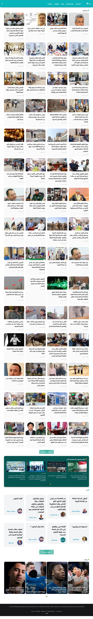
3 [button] (48, 484)
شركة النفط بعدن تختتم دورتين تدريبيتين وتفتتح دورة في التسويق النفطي (58, 30)
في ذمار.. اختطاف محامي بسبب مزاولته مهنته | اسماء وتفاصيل (36, 29)
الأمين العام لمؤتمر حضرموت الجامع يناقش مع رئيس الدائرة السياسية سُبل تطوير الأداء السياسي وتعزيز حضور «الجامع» (79, 61)
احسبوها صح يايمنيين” (79, 526)
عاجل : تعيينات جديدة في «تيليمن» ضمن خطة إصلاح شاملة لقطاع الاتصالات (59, 410)
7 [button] (43, 484)
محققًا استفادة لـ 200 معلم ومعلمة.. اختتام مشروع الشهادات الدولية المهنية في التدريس (16, 477)
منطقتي (50, 3)
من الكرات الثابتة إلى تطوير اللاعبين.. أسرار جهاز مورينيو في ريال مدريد (78, 589)
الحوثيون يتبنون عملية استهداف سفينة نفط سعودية (14, 349)
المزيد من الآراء (46, 552)
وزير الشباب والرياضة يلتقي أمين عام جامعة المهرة (57, 263)
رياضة (62, 3)
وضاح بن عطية (11, 511)
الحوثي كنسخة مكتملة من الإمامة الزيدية (79, 499)
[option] (77, 470)
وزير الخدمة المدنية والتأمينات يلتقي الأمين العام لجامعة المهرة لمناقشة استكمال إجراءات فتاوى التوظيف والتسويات (79, 295)
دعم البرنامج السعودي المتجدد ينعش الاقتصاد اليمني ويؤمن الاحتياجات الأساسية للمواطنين (78, 477)
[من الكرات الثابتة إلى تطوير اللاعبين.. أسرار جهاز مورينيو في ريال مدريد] (78, 578)
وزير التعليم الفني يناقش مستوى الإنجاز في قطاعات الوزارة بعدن (14, 409)
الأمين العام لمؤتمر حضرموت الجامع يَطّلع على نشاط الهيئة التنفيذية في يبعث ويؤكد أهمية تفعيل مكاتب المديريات (36, 61)
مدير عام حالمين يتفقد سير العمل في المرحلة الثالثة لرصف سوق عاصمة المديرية (36, 146)
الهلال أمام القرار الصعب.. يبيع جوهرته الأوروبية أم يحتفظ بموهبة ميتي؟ (57, 589)
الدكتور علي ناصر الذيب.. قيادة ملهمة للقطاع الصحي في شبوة (36, 233)
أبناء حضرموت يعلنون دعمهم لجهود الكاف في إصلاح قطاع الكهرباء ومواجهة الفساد (15, 205)
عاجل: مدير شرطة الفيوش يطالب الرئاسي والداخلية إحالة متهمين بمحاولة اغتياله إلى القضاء (79, 410)
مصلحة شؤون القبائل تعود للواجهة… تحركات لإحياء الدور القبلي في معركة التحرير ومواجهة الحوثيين (79, 206)
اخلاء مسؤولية (44, 611)
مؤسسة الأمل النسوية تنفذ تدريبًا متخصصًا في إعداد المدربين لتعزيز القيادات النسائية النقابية (14, 60)
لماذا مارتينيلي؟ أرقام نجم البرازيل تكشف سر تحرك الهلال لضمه (15, 589)
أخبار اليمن (78, 3)
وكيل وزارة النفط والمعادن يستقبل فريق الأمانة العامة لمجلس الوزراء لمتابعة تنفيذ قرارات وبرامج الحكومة (59, 61)
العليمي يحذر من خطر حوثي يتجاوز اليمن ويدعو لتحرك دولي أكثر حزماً (14, 233)
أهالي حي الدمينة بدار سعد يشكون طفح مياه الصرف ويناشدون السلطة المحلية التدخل (57, 323)
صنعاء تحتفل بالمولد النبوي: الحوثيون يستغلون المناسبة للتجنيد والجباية (58, 294)
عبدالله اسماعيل (76, 511)
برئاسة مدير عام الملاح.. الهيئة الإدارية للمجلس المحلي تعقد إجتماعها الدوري (80, 350)
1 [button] (50, 484)
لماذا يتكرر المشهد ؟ (37, 526)
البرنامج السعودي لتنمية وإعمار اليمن (76, 459)
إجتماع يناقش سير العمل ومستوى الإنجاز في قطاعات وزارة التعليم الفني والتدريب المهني (79, 235)
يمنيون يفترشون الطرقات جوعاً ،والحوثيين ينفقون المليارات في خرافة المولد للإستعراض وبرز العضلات (36, 505)
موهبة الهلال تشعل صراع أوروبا (36, 591)
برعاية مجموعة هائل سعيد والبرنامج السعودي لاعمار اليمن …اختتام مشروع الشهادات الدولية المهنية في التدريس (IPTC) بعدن (37, 477)
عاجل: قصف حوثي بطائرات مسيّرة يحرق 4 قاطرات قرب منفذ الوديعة (79, 323)
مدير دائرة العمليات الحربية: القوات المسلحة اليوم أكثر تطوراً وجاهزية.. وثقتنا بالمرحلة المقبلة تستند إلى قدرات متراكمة (57, 236)
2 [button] (49, 484)
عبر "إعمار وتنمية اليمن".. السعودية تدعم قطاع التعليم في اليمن (57, 476)
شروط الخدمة (37, 611)
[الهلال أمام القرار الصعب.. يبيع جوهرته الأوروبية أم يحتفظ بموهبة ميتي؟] (57, 578)
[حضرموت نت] (89, 3)
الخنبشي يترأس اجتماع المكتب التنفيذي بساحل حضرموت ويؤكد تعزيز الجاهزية (14, 89)
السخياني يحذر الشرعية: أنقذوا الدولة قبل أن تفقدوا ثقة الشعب (79, 29)
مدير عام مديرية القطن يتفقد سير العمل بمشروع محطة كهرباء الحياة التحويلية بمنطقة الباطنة (79, 380)
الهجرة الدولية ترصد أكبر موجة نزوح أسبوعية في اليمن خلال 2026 (37, 350)
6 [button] (44, 484)
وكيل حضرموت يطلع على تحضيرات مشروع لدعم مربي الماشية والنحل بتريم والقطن (58, 89)
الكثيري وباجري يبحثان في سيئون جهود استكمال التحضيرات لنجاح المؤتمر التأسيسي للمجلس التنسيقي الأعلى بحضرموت (14, 31)
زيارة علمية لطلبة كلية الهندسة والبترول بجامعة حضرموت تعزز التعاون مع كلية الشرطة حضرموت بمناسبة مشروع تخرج (57, 177)
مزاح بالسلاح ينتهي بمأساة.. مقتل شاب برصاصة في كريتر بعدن (36, 322)
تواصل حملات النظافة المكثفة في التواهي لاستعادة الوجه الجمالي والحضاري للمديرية (58, 116)
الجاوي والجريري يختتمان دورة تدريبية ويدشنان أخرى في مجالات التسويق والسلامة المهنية (79, 175)
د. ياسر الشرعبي (54, 515)
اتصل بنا (32, 611)
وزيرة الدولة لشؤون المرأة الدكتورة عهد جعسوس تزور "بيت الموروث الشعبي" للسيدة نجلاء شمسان (14, 439)
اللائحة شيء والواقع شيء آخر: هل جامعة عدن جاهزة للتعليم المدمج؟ (59, 530)
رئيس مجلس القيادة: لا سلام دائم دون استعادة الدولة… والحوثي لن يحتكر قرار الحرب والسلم (80, 118)
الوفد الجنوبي (17, 498)
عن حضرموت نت (59, 611)
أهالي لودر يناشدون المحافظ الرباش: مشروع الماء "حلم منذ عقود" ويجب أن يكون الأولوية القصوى (37, 411)
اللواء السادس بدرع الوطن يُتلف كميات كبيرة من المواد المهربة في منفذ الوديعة (14, 146)
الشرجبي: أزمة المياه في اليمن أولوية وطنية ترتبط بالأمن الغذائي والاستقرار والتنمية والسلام (14, 264)
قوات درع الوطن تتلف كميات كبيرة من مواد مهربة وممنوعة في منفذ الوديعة (37, 116)
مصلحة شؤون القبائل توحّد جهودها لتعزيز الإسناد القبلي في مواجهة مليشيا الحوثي (57, 205)
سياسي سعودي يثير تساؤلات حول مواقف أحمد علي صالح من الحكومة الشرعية (14, 323)
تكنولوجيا (56, 3)
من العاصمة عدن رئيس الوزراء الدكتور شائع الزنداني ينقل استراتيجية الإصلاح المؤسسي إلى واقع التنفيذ (58, 503)
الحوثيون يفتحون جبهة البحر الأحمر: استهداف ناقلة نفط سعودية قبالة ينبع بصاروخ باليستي (37, 282)
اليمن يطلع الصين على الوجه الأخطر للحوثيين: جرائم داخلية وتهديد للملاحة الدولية (37, 205)
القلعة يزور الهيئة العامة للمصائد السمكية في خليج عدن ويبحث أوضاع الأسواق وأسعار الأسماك (79, 439)
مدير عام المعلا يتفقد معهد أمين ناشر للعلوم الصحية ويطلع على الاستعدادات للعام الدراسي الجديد (57, 380)
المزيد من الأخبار (46, 452)
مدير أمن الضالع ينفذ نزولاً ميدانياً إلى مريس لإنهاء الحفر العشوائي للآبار (14, 294)
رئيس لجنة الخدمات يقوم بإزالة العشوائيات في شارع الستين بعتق (36, 88)
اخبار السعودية (69, 3)
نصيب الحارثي (32, 517)
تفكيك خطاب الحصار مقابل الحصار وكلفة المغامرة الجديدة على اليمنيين (15, 533)
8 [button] (42, 484)
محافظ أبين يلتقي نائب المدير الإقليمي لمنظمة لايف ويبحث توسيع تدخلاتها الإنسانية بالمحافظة (37, 265)
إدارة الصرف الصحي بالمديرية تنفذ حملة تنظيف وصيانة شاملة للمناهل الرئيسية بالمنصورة (57, 146)
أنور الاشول (76, 539)
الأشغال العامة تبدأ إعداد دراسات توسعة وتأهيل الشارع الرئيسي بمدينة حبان (14, 116)
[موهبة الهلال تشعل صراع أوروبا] (35, 578)
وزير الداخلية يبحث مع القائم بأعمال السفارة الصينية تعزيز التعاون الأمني (37, 439)
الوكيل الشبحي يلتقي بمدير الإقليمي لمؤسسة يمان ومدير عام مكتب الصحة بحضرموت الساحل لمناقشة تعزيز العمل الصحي (57, 352)
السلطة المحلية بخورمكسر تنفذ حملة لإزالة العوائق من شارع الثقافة (15, 175)
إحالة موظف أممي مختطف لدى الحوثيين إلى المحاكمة (14, 379)
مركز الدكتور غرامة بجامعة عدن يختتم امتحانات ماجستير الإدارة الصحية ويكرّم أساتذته (80, 89)
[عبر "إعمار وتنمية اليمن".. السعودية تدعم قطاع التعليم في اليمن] (56, 466)
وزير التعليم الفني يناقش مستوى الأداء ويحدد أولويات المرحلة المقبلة (36, 175)
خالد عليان (11, 543)
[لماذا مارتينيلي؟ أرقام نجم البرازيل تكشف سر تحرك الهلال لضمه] (14, 578)
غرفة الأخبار (54, 540)
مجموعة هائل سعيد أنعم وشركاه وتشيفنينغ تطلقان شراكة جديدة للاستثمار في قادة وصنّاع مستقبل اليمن (36, 381)
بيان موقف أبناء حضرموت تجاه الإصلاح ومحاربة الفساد (79, 263)
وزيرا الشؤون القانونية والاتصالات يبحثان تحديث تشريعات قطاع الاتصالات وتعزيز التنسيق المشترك (79, 147)
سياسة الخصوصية (51, 611)
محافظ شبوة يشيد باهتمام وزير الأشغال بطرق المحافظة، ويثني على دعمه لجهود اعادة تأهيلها (58, 439)
